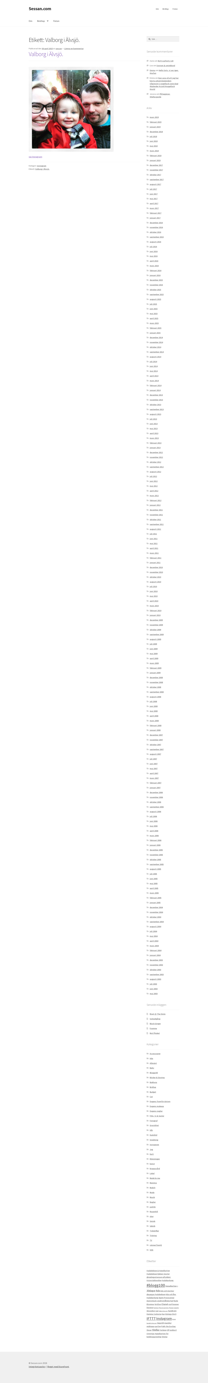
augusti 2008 (155, 696)
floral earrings (164, 1308)
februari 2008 (155, 725)
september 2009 (157, 634)
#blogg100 (156, 1285)
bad (171, 1301)
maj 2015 (153, 313)
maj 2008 (153, 711)
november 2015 (156, 285)
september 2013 (157, 409)
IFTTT (151, 1318)
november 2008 (156, 682)
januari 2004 (155, 955)
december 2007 (156, 735)
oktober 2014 (155, 347)
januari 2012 (155, 505)
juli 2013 (153, 419)
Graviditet (154, 1125)
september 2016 (157, 237)
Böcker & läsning (157, 1077)
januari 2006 (155, 845)
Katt (152, 1154)
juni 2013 (153, 423)
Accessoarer (155, 1053)
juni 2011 (153, 538)
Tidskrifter (154, 1231)
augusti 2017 (155, 184)
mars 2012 (154, 495)
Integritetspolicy (37, 1366)
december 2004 (156, 907)
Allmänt (153, 1063)
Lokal (152, 1173)
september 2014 (157, 352)
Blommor (150, 1304)
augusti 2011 (155, 529)
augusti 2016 (155, 242)
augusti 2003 (155, 979)
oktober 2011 (155, 519)
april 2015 (154, 318)
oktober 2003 (155, 969)
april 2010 (154, 601)
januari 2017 (155, 218)
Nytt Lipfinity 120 (165, 61)
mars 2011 (154, 553)
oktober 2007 (155, 744)
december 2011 (156, 510)
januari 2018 (155, 160)
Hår (151, 1130)
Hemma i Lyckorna (154, 1314)
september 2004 (157, 921)
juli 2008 (153, 701)
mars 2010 (154, 605)
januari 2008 (155, 730)
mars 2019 (154, 117)
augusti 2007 (155, 754)
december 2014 (156, 337)
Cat (151, 1096)
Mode (152, 1192)
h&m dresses (163, 1311)
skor (152, 1216)
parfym (158, 1326)
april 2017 (154, 203)
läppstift (160, 1323)
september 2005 (157, 864)
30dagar (151, 1290)
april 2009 (154, 658)
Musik (152, 1197)
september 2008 (157, 692)
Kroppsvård (155, 1168)
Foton (175, 9)
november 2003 (156, 965)
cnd (170, 1304)
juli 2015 (153, 304)
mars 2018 (154, 150)
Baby (152, 1068)
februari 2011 (155, 558)
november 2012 (156, 457)
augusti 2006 (155, 811)
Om (157, 9)
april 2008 (154, 716)
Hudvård (153, 1135)
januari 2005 (155, 902)
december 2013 (156, 395)
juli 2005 (153, 874)
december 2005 (156, 850)
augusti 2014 (155, 356)
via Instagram (35, 156)
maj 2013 (153, 428)
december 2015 (156, 280)
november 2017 (156, 170)
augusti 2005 (155, 869)
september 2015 (157, 294)
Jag (151, 1149)
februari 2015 (155, 328)
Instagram (164, 1318)
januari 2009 (155, 672)
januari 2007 (155, 787)
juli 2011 (153, 534)
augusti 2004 (155, 926)
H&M (156, 1311)
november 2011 (156, 514)
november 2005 (156, 854)
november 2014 (156, 342)
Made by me (155, 1178)
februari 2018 (155, 155)
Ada (151, 1058)
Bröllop (166, 9)
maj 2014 (153, 371)
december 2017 (156, 165)
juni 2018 (153, 141)
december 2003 (156, 960)
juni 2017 (153, 194)
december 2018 (156, 131)
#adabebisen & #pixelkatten (158, 1270)
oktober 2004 (155, 917)
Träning (153, 1235)
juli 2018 (153, 136)
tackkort (173, 1330)
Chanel (164, 1304)
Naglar (153, 1202)
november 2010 (156, 572)
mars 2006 (154, 835)
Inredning (154, 1140)
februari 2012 (155, 500)
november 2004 (156, 912)
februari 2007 (155, 783)
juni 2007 (153, 763)
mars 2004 (154, 945)
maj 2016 (153, 256)
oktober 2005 (155, 859)
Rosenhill (154, 1211)
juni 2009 (153, 648)
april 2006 (154, 831)
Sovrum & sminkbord (165, 65)
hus (163, 1314)
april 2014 (154, 376)
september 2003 (157, 974)
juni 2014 (153, 366)
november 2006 (156, 797)
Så (168, 1330)
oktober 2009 (155, 629)
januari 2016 (155, 275)
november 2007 (156, 739)
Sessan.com (40, 8)
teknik (152, 1226)
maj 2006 (153, 826)
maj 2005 (153, 883)
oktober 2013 (155, 404)
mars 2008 (154, 720)
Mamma (153, 1183)
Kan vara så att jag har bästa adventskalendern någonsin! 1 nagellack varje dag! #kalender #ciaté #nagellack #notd (164, 83)
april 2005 (154, 888)
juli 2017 (153, 189)
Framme (153, 1028)
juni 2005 (153, 878)
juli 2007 (153, 759)
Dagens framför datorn (160, 1101)
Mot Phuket (155, 1033)
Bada (176, 1301)
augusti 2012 (155, 471)
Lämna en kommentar (74, 48)
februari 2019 (155, 122)
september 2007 (157, 749)
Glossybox (151, 1311)
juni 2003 (153, 988)
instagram (41, 165)
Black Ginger (155, 1023)
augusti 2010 (155, 582)
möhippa (151, 1326)
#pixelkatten (171, 1286)
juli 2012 (153, 476)
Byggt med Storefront (58, 1366)
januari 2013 (155, 447)
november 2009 (156, 625)
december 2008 (156, 677)
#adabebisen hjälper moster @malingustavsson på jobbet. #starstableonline (159, 1277)
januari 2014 (155, 390)
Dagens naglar (156, 1111)
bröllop (158, 1304)
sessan (59, 48)
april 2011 (154, 548)
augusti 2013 (155, 414)
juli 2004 (153, 931)
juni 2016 (153, 251)
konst (152, 1163)
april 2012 (154, 490)
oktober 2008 (155, 687)
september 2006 (157, 807)
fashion (156, 1308)
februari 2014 (155, 385)
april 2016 (154, 261)
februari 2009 (155, 668)
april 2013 (154, 433)
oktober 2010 (155, 577)
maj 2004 (153, 936)
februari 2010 (155, 610)
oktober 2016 (155, 232)
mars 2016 (154, 265)
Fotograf (154, 1120)
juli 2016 (153, 246)
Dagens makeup (157, 1106)
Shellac (156, 1329)
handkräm (172, 1311)
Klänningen (155, 1159)
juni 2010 (153, 591)
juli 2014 (153, 361)
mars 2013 (154, 438)
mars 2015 (154, 323)
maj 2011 (153, 543)
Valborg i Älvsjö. (46, 54)
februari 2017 (155, 213)
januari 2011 (155, 562)
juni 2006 (153, 821)
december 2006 (156, 792)
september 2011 (157, 524)
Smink (152, 1221)
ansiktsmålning (163, 1301)
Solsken (163, 1330)
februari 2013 (155, 443)
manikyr (167, 1323)
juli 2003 (153, 984)
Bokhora (153, 1082)
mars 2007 (154, 778)
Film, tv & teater (157, 1116)
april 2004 (154, 941)
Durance (150, 1307)
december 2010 (156, 567)
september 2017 (157, 179)
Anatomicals (152, 1301)
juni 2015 (153, 308)
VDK (151, 1250)
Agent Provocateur (166, 1298)
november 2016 (156, 227)
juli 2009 (153, 644)
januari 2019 (155, 127)
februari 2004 (155, 950)
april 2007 (154, 773)
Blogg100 (154, 1072)
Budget (153, 1092)
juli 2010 (153, 586)
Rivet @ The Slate (157, 1014)
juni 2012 (153, 481)
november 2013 (156, 399)
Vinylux (164, 1337)
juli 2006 (153, 816)
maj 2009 (153, 653)
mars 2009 (154, 663)
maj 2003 (153, 993)
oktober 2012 (155, 462)
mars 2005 (154, 893)
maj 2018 (153, 146)
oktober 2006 (155, 802)
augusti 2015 (155, 299)
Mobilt (152, 1187)
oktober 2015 (155, 289)
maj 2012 (153, 486)
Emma (152, 70)
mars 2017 (154, 208)
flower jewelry (174, 1308)
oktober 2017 (155, 174)
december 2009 (156, 620)
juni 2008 (153, 706)
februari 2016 (155, 270)
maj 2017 (153, 198)
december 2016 (156, 222)
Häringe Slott (170, 1314)
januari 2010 (155, 615)
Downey (175, 1304)
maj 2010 (153, 596)
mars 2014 (154, 380)
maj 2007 (153, 768)
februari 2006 (155, 840)
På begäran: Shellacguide (160, 95)
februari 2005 (155, 897)
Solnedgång (155, 1019)
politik (153, 1207)
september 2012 (157, 467)
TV (151, 1240)
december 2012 (156, 452)
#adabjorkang (167, 1280)
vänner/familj (156, 1245)
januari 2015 (155, 333)
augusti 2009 (155, 639)
